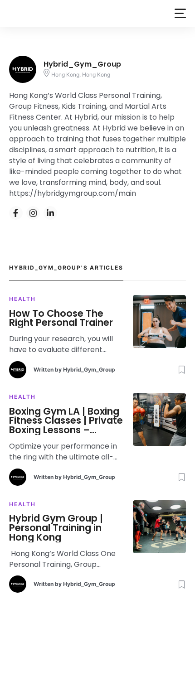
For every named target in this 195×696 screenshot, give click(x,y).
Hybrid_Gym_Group (89, 369)
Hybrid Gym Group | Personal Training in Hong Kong (56, 528)
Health (22, 298)
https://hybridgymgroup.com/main (72, 193)
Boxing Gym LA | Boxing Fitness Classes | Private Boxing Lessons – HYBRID (66, 421)
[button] (180, 13)
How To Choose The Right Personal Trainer (61, 318)
